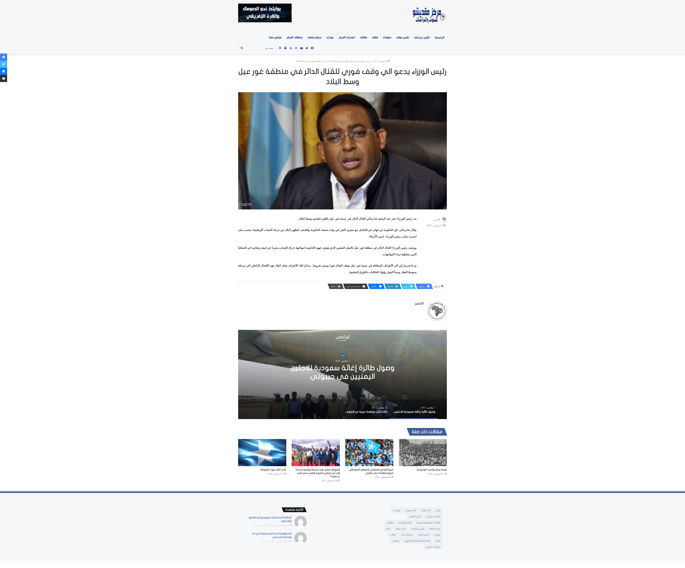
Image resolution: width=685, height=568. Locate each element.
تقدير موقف (402, 37)
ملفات (375, 37)
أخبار (374, 61)
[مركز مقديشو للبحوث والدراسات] (429, 16)
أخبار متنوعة (410, 510)
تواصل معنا (275, 37)
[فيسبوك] (3, 57)
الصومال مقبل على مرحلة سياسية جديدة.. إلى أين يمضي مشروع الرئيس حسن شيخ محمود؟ (317, 473)
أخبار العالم (426, 510)
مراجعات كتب (407, 534)
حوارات (330, 37)
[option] (342, 374)
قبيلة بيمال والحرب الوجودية (432, 469)
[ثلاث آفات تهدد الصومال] (262, 452)
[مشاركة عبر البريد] (3, 78)
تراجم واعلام (314, 37)
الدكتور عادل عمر (282, 541)
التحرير (436, 219)
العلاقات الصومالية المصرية (428, 522)
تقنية (388, 528)
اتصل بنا (396, 510)
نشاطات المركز (294, 37)
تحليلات (387, 37)
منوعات (396, 540)
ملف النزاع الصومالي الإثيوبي (417, 540)
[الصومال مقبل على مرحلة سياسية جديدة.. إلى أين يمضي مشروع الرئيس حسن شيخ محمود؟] (316, 452)
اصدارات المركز (347, 37)
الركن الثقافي (415, 516)
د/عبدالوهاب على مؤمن (279, 525)
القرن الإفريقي (404, 522)
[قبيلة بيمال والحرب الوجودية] (423, 452)
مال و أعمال (423, 534)
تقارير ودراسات (422, 37)
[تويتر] (3, 64)
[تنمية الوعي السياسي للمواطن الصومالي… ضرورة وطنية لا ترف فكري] (369, 452)
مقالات (363, 37)
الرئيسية (439, 37)
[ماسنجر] (3, 71)
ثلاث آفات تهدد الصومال (273, 469)
